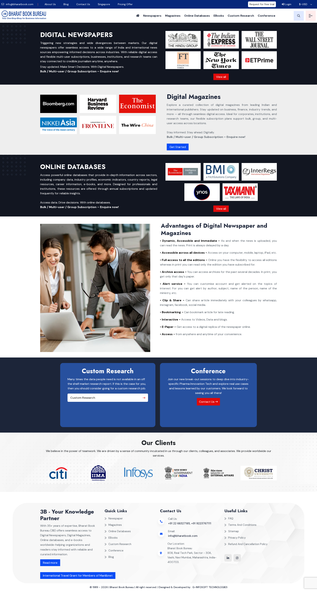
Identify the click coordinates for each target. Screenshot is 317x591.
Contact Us (83, 4)
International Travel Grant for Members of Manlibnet (78, 575)
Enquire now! (109, 71)
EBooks (219, 16)
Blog (66, 4)
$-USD (303, 4)
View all (221, 77)
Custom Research (241, 16)
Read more (50, 563)
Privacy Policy (237, 538)
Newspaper (115, 518)
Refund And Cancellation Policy (247, 544)
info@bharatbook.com (19, 4)
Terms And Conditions (242, 525)
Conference (266, 16)
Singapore (104, 4)
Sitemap (233, 531)
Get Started (178, 147)
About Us (50, 4)
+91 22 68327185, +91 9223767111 (189, 523)
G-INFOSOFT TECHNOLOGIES (209, 587)
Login (287, 4)
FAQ (230, 518)
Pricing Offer (125, 4)
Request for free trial (261, 4)
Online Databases (197, 16)
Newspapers (152, 16)
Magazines (173, 16)
